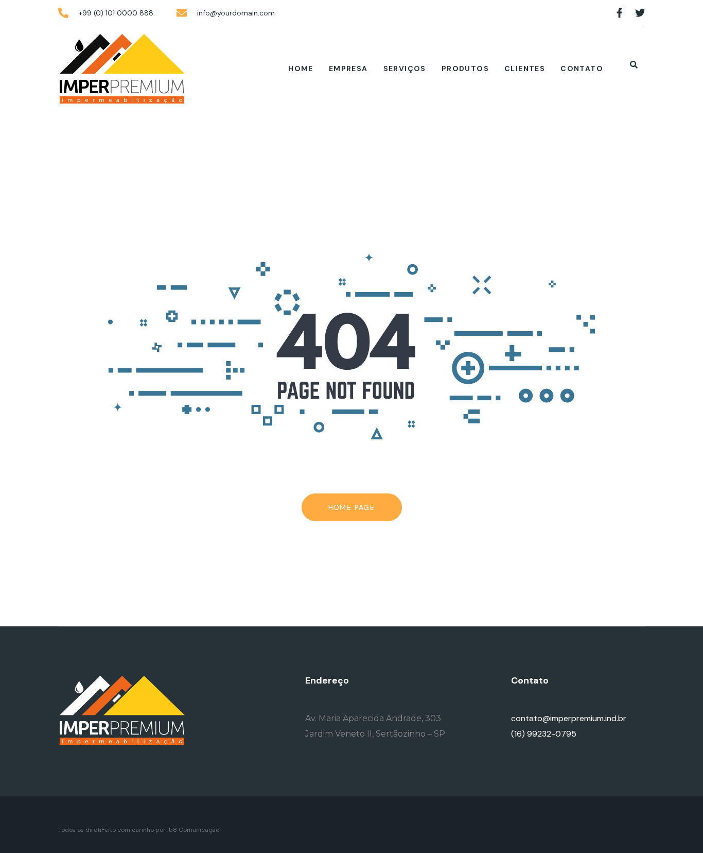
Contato (581, 68)
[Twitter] (640, 13)
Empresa (348, 68)
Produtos (465, 68)
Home (300, 68)
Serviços (404, 68)
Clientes (524, 68)
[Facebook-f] (619, 13)
